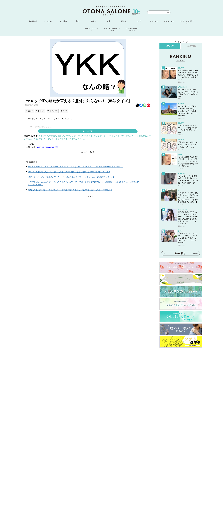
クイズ (65, 111)
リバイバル (53, 111)
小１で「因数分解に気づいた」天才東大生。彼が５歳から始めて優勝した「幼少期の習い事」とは (69, 172)
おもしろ (41, 111)
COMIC (191, 45)
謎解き (30, 111)
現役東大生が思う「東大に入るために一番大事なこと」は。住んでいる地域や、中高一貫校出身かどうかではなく (75, 167)
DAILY (170, 45)
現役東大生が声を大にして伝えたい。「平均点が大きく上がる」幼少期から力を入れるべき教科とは (70, 190)
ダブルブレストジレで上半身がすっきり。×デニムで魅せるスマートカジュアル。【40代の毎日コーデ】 (71, 177)
